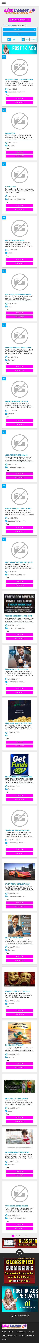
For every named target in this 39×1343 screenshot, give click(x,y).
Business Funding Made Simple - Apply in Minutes (18, 347)
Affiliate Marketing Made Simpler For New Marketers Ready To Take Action (17, 455)
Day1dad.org (10, 187)
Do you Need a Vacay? (14, 1045)
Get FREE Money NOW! (14, 937)
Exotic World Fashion (14, 240)
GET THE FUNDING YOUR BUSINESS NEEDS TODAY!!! (18, 776)
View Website (19, 102)
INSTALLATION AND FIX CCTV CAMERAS (16, 401)
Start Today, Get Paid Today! (17, 884)
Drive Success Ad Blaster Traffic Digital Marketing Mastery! (16, 669)
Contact (4, 1339)
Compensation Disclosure (25, 1332)
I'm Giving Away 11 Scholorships (19, 79)
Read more (19, 98)
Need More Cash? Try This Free (18, 723)
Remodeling (10, 133)
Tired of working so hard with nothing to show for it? (18, 616)
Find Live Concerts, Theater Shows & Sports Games (17, 991)
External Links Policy (26, 1336)
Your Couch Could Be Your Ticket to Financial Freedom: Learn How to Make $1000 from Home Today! (18, 1206)
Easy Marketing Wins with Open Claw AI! (19, 562)
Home (4, 1332)
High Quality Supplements (16, 1098)
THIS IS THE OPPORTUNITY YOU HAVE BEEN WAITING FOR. (17, 830)
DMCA (11, 1332)
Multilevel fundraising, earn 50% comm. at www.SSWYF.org (18, 294)
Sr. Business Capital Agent (17, 1152)
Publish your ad (21, 20)
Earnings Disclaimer (9, 1336)
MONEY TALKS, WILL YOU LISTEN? (18, 508)
